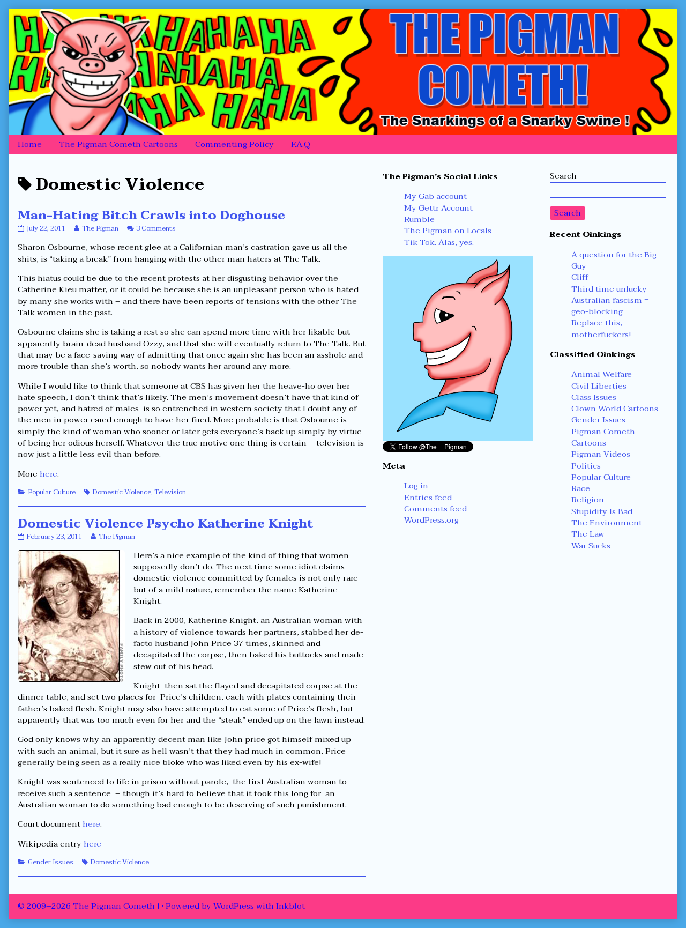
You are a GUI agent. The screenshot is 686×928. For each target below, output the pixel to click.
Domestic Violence (122, 492)
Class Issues (593, 397)
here (48, 474)
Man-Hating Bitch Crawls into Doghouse (151, 215)
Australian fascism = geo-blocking (610, 305)
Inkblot (290, 906)
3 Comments (156, 228)
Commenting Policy (234, 144)
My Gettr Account (438, 208)
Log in (416, 486)
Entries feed (428, 497)
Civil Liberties (599, 386)
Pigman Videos (600, 454)
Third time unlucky (609, 289)
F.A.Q (300, 144)
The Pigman (99, 228)
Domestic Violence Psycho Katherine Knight (166, 523)
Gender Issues (50, 862)
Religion (587, 500)
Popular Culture (52, 492)
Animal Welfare (601, 374)
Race (580, 488)
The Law (588, 534)
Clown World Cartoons (614, 408)
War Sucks (590, 546)
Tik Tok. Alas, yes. (439, 242)
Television (170, 492)
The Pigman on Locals (447, 230)
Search (563, 176)
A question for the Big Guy (614, 260)
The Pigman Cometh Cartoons (118, 144)
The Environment (606, 523)
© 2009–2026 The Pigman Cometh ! (88, 906)
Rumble (419, 219)
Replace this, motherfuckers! (601, 328)
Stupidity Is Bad (601, 511)
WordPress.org (431, 520)
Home (30, 144)
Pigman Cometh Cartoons (603, 437)
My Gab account (435, 196)
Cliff (579, 277)
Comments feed (435, 509)
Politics (586, 466)
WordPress (233, 906)
